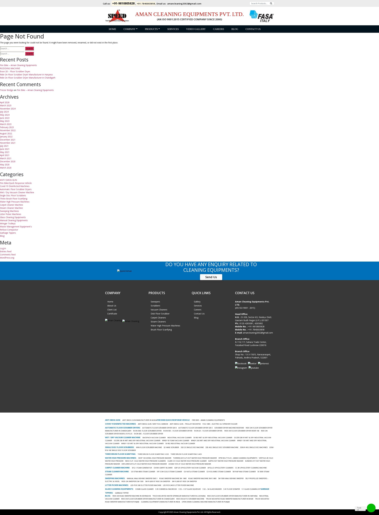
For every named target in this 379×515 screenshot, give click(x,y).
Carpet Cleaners (158, 317)
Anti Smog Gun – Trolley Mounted (185, 424)
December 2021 (7, 139)
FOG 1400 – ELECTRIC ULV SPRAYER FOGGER (220, 424)
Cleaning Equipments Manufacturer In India (160, 502)
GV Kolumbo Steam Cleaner (219, 471)
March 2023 (5, 124)
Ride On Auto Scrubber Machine (190, 499)
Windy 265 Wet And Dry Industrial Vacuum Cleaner (213, 440)
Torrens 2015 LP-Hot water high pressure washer (195, 458)
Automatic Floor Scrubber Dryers (16, 189)
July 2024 (4, 111)
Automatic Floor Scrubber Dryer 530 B (159, 428)
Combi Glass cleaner (144, 489)
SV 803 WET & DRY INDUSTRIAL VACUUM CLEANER (212, 437)
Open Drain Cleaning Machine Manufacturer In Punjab (206, 502)
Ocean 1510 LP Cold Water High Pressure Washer (189, 464)
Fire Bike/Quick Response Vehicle (16, 183)
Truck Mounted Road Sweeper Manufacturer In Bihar (229, 499)
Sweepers (155, 301)
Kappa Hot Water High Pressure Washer (225, 461)
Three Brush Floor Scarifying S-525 (153, 454)
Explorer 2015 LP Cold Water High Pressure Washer (144, 464)
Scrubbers (155, 305)
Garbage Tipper (122, 493)
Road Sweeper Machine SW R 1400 (202, 478)
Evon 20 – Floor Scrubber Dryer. (15, 71)
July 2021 (4, 145)
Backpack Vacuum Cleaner (154, 437)
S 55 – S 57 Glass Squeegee (190, 489)
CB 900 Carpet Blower (163, 468)
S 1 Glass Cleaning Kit (251, 489)
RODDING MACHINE (10, 68)
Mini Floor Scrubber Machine (149, 447)
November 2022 (8, 130)
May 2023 (4, 121)
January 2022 (6, 136)
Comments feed (8, 254)
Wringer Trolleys (8, 223)
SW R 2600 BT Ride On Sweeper (184, 481)
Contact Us (253, 29)
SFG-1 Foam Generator (142, 468)
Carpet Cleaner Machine (11, 204)
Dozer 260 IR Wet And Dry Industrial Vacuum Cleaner (137, 440)
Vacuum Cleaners (159, 309)
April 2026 (4, 102)
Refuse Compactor (9, 229)
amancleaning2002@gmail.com (184, 3)
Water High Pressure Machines (14, 201)
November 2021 (8, 142)
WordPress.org (7, 257)
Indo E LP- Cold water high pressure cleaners (145, 461)
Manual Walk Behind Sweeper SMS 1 (142, 478)
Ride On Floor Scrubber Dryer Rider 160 (241, 431)
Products (151, 29)
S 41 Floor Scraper (231, 489)
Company (129, 29)
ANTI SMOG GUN (8, 180)
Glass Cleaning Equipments (13, 217)
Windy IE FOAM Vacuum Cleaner (175, 440)
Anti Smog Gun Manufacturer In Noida (139, 420)
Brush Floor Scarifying (161, 329)
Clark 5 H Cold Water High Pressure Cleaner (187, 461)
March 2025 (5, 105)
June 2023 (4, 118)
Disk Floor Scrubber (160, 313)
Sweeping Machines (9, 211)
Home (112, 29)
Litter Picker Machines (10, 214)
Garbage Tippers (8, 232)
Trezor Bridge (6, 90)
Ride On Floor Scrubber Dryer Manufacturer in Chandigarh (27, 77)
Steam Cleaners (158, 321)
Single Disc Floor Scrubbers (13, 195)
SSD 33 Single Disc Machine (192, 447)
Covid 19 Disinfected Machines (14, 186)
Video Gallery (196, 29)
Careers (218, 29)
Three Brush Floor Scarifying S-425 (186, 454)
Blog (234, 29)
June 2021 (4, 149)
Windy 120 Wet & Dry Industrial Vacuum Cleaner (142, 443)
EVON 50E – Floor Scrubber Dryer (177, 431)
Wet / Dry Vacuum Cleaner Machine (17, 192)
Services (173, 29)
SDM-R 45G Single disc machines (254, 447)
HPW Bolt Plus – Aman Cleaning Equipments (238, 458)
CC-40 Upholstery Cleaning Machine (251, 468)
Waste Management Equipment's (16, 226)
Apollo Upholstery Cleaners (220, 468)
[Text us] (371, 508)
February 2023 (7, 127)
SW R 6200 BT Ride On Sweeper (157, 481)
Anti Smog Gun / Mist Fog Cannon (153, 424)
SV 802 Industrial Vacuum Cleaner (180, 443)
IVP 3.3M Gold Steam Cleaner (169, 471)
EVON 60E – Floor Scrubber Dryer (148, 434)
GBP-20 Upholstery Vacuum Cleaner (190, 468)
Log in (3, 248)
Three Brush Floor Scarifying (13, 198)
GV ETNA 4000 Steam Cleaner (143, 471)
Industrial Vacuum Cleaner (179, 437)
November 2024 (8, 108)
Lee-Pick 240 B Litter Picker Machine (178, 485)
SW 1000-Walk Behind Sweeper (231, 478)
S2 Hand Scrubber (171, 447)
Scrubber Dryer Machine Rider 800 (229, 428)
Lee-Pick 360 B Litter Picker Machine (145, 485)
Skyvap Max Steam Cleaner (244, 471)
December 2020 (7, 161)
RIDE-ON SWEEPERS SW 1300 (132, 481)
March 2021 (5, 158)
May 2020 (4, 164)
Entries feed (5, 251)
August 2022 (6, 133)
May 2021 (4, 152)
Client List (112, 309)
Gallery (197, 301)
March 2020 (5, 167)
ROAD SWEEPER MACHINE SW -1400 (173, 478)
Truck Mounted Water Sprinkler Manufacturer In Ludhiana (178, 496)
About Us (111, 305)
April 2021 (4, 155)
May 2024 (4, 114)
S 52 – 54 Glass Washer (212, 489)
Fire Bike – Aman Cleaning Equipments (18, 65)
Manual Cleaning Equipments (14, 220)
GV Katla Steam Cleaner (194, 471)
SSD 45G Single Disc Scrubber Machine (221, 447)
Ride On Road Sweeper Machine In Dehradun (132, 496)
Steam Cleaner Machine (11, 208)
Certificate (112, 313)
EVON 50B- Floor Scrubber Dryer (147, 431)
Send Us (211, 277)
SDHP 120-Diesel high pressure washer (154, 458)
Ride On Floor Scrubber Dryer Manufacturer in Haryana (26, 74)
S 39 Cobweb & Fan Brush (166, 489)
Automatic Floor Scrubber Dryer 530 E (195, 428)
